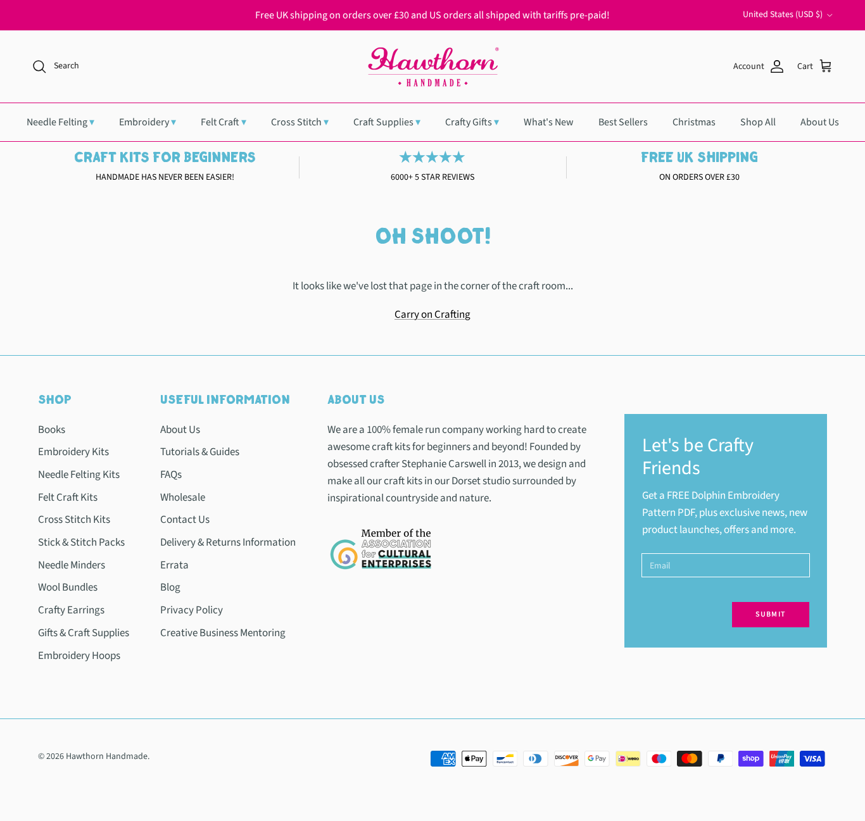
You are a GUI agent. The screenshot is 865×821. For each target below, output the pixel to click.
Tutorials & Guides (199, 452)
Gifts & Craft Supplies (83, 633)
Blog (170, 587)
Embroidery (147, 122)
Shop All (758, 122)
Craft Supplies (386, 122)
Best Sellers (623, 122)
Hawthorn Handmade (107, 756)
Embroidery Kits (73, 452)
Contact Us (185, 519)
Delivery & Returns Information (228, 542)
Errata (174, 565)
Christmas (694, 122)
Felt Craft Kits (68, 497)
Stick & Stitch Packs (81, 542)
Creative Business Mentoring (223, 633)
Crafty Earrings (71, 610)
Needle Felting (60, 122)
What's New (549, 122)
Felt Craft (223, 122)
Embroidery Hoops (79, 655)
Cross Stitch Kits (74, 519)
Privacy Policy (191, 610)
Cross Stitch (300, 122)
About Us (819, 122)
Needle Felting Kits (79, 474)
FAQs (171, 474)
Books (51, 429)
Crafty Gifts (472, 122)
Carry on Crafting (432, 314)
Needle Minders (71, 565)
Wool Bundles (68, 587)
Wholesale (182, 497)
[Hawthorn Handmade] (432, 66)
